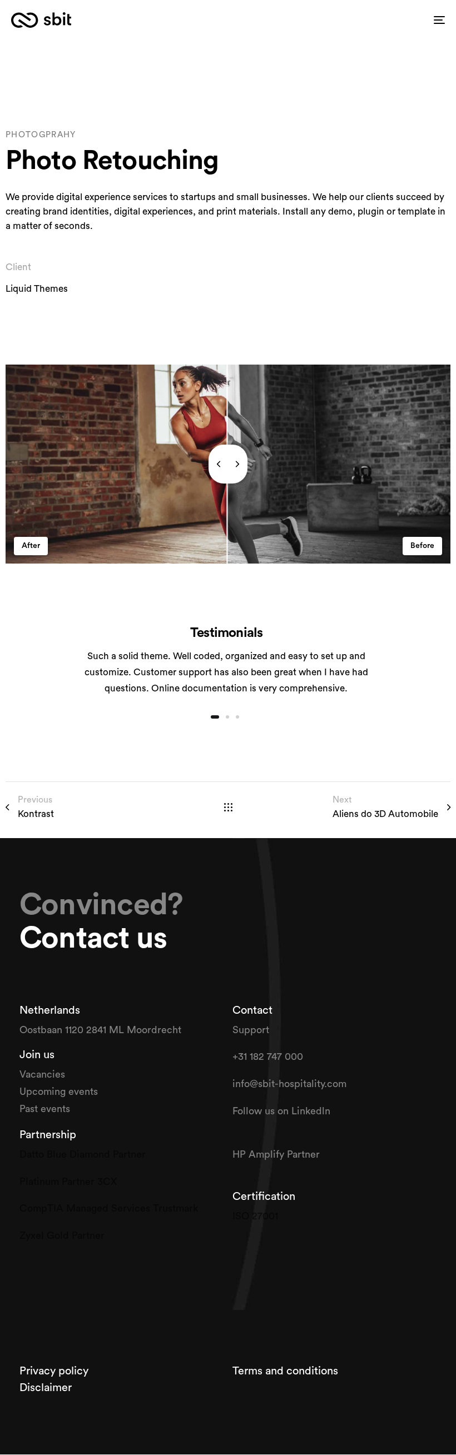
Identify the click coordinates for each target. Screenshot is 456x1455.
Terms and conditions (285, 1371)
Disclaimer (45, 1387)
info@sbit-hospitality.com (289, 1084)
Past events (44, 1109)
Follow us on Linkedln (282, 1111)
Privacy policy (55, 1371)
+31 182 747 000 (267, 1057)
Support (252, 1030)
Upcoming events (58, 1092)
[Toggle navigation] (372, 20)
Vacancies (43, 1074)
